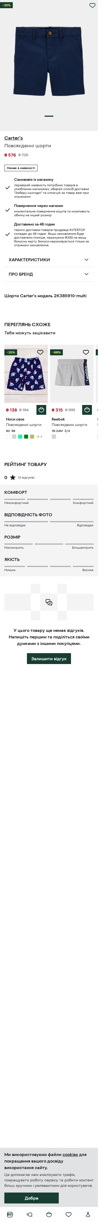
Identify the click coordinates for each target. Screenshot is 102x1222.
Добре (31, 1198)
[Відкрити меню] (29, 1214)
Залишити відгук (49, 658)
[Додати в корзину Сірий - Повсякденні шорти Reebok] (87, 410)
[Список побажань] (68, 1214)
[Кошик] (49, 1214)
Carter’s (13, 138)
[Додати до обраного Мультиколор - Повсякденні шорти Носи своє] (40, 352)
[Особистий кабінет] (88, 1214)
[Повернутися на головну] (9, 1214)
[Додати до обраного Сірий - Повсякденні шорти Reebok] (86, 352)
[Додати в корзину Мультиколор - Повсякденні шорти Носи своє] (41, 410)
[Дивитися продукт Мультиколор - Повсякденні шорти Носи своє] (26, 374)
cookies (70, 1154)
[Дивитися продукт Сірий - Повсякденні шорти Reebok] (72, 374)
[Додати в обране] (92, 5)
